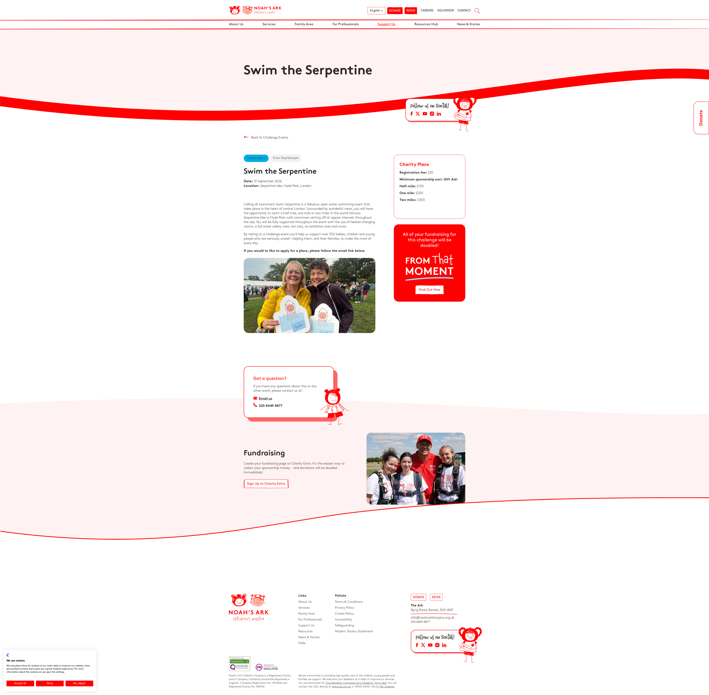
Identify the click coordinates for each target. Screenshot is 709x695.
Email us (265, 398)
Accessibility (343, 619)
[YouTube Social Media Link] (425, 114)
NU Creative (387, 686)
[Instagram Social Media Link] (432, 114)
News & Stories (468, 24)
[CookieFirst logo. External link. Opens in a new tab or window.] (7, 655)
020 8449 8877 (270, 406)
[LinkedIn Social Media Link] (439, 114)
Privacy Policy (344, 607)
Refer (411, 10)
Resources (305, 631)
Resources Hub (426, 24)
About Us (236, 24)
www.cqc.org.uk (341, 686)
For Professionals (346, 24)
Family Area (304, 24)
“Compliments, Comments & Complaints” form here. (356, 683)
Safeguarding (344, 625)
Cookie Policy (344, 613)
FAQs (301, 643)
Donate (395, 10)
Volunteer (445, 10)
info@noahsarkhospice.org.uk (432, 617)
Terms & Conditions (349, 601)
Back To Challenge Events (269, 137)
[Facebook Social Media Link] (411, 114)
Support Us (386, 24)
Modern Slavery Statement (354, 631)
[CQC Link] (239, 663)
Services (269, 24)
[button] (376, 11)
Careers (427, 10)
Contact (464, 10)
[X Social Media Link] (417, 114)
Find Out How (429, 289)
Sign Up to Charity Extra (266, 483)
